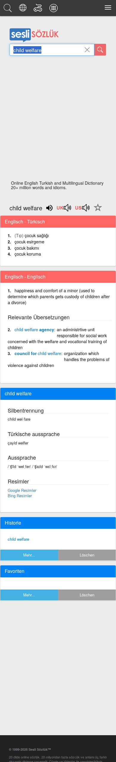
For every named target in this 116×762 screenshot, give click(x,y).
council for (38, 353)
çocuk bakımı (27, 248)
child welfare (18, 539)
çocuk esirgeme (29, 242)
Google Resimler (22, 490)
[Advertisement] (58, 120)
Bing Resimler (20, 495)
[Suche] (100, 50)
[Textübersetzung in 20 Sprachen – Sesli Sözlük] (23, 9)
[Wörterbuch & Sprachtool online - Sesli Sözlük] (8, 9)
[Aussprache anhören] (64, 210)
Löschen (87, 555)
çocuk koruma (28, 254)
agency (34, 329)
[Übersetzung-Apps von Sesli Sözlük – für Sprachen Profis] (54, 9)
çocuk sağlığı (37, 235)
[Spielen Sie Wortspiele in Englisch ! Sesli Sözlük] (39, 9)
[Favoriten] (96, 211)
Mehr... (29, 555)
